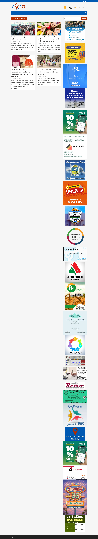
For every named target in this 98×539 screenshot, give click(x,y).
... (22, 49)
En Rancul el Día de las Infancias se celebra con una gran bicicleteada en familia (49, 72)
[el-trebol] (75, 523)
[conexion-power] (75, 385)
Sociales (29, 13)
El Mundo (60, 13)
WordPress (71, 537)
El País (53, 13)
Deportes (21, 13)
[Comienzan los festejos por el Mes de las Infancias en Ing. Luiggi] (23, 28)
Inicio (14, 13)
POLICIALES (45, 13)
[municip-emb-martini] (75, 215)
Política (37, 13)
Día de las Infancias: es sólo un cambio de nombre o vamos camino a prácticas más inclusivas (49, 39)
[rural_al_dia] (75, 296)
